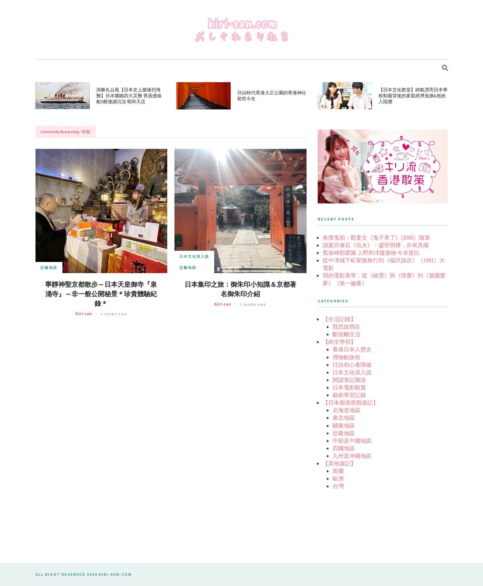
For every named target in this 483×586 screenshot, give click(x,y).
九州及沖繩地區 (352, 455)
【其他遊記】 (339, 463)
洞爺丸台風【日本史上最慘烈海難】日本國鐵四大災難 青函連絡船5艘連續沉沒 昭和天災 (129, 96)
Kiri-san (83, 313)
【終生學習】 (339, 341)
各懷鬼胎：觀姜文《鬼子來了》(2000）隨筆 (376, 237)
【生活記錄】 (339, 319)
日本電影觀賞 (349, 387)
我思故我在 (346, 326)
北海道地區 (346, 410)
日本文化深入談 (194, 256)
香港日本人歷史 (352, 349)
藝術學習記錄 (349, 395)
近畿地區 (49, 267)
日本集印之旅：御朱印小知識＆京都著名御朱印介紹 (240, 289)
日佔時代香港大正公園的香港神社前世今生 (271, 96)
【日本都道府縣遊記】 (351, 402)
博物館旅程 (346, 357)
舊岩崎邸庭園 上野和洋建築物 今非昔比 (371, 252)
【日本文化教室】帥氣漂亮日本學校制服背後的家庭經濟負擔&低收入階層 (413, 96)
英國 (338, 471)
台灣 (338, 486)
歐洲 (338, 478)
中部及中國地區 (352, 440)
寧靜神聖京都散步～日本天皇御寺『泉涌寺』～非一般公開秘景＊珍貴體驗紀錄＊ (101, 294)
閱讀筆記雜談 (349, 380)
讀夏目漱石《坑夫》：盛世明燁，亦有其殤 (376, 245)
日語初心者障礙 (352, 364)
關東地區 (344, 425)
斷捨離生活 (346, 334)
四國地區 (344, 448)
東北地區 (344, 417)
